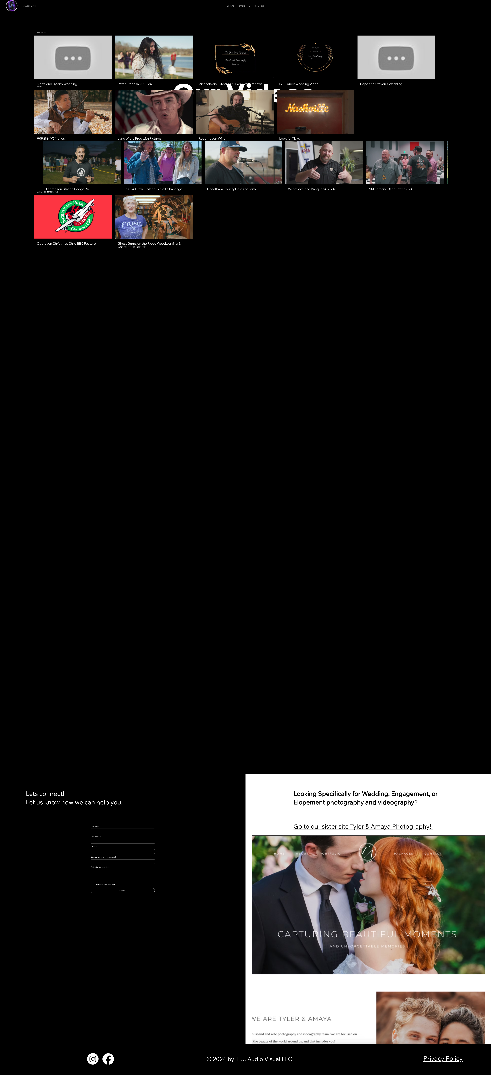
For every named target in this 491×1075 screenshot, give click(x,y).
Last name (96, 836)
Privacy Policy (443, 1058)
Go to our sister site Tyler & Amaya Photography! (363, 826)
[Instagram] (93, 1059)
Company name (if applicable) (103, 857)
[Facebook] (108, 1059)
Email (94, 847)
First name (96, 826)
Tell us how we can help (101, 867)
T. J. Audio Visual (29, 6)
